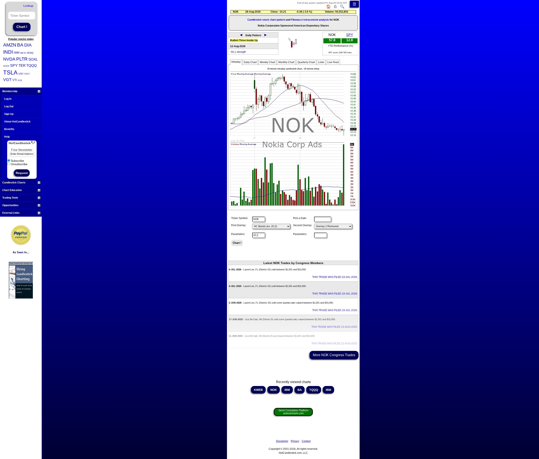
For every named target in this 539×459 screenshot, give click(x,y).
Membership (9, 91)
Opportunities (10, 205)
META (23, 53)
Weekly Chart (267, 62)
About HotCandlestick (17, 121)
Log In (7, 98)
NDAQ (30, 53)
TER (22, 66)
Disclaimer (282, 441)
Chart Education (12, 190)
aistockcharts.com (293, 412)
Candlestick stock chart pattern (266, 19)
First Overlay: (238, 225)
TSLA (10, 72)
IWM (16, 52)
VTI (14, 80)
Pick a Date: (300, 218)
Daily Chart (250, 62)
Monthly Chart (286, 62)
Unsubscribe (19, 164)
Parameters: (238, 234)
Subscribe (17, 160)
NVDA (9, 59)
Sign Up (8, 114)
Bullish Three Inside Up (244, 40)
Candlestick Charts (13, 182)
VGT (7, 79)
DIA (28, 44)
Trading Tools (10, 197)
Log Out (8, 106)
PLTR (22, 59)
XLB (20, 80)
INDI (8, 52)
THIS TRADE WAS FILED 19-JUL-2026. (335, 277)
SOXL (33, 59)
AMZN (9, 45)
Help (7, 136)
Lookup (28, 5)
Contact (306, 441)
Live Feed (333, 62)
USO (20, 73)
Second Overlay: (302, 225)
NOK (274, 389)
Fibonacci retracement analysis (310, 19)
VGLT (27, 74)
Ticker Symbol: (239, 218)
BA (20, 45)
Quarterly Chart (306, 62)
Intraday (236, 61)
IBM (287, 389)
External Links (11, 212)
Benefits (9, 129)
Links (321, 62)
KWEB (258, 389)
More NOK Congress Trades (334, 355)
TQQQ (31, 66)
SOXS (6, 66)
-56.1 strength (238, 51)
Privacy (295, 441)
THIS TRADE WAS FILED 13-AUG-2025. (334, 326)
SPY (14, 65)
